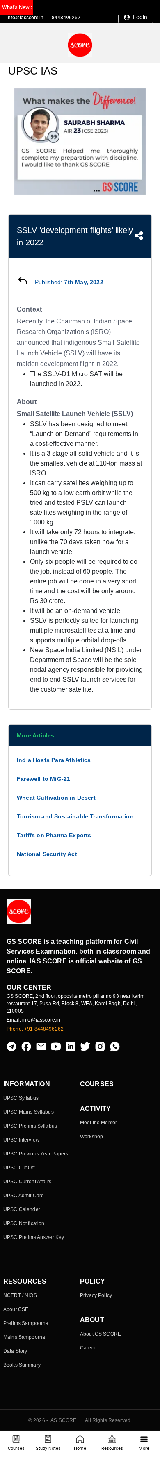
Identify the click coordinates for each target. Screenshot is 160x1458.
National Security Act (47, 854)
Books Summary (22, 1365)
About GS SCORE (100, 1334)
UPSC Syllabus (21, 1098)
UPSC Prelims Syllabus (30, 1126)
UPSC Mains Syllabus (28, 1112)
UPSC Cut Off (18, 1168)
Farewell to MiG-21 (43, 778)
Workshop (91, 1136)
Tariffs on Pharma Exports (54, 835)
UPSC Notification (23, 1223)
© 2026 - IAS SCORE (52, 1420)
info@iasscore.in (25, 17)
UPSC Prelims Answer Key (33, 1237)
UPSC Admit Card (23, 1195)
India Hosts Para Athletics (54, 760)
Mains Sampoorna (24, 1337)
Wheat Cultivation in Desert (56, 797)
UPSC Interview (21, 1140)
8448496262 (66, 17)
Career (88, 1348)
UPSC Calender (21, 1209)
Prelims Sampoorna (25, 1323)
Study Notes (48, 1448)
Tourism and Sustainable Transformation (75, 816)
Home (80, 1448)
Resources (112, 1448)
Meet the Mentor (98, 1123)
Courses (16, 1448)
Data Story (15, 1351)
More (144, 1448)
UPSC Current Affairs (27, 1181)
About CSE (15, 1309)
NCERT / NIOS (20, 1295)
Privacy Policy (96, 1295)
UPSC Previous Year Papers (36, 1154)
